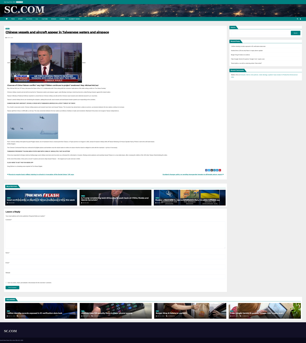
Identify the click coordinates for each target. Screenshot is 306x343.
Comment (9, 219)
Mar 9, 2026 (235, 316)
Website (8, 272)
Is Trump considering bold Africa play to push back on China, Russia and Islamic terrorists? (114, 199)
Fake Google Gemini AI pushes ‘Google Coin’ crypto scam (248, 59)
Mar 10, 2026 (86, 316)
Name (8, 252)
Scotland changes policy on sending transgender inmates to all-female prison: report (192, 174)
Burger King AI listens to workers (240, 54)
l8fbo (16, 340)
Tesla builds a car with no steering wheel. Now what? (246, 63)
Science (62, 19)
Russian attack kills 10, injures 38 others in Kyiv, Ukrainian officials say (187, 200)
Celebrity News (74, 19)
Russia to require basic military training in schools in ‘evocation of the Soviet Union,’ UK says (41, 174)
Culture (45, 19)
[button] (297, 19)
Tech (13, 19)
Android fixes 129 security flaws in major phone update (247, 50)
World (53, 19)
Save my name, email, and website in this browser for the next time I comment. (29, 282)
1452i (22, 340)
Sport (20, 19)
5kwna (7, 340)
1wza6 (1, 340)
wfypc (13, 340)
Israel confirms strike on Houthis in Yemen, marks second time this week (41, 200)
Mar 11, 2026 (11, 316)
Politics (29, 19)
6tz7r (19, 340)
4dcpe (4, 340)
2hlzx (11, 340)
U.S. (37, 19)
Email (8, 262)
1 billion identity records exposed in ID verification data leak (248, 46)
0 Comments (22, 316)
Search (233, 27)
